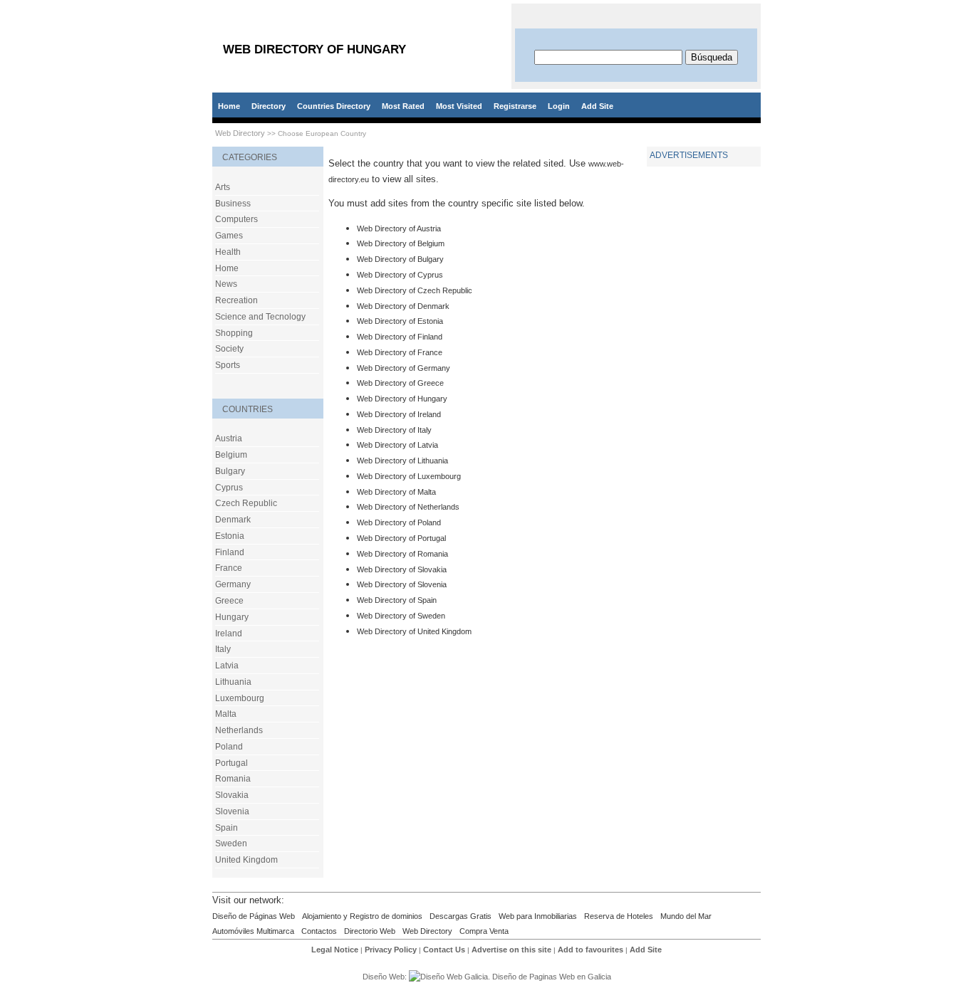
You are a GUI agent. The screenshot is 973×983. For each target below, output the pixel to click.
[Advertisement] (704, 387)
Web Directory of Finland (399, 336)
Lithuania (233, 682)
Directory (268, 106)
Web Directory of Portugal (401, 538)
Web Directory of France (399, 352)
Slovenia (232, 811)
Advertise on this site (511, 949)
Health (228, 252)
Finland (229, 552)
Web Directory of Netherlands (408, 507)
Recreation (236, 300)
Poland (229, 747)
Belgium (231, 455)
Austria (228, 438)
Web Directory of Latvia (397, 445)
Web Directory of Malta (396, 492)
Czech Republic (246, 503)
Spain (226, 828)
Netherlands (239, 730)
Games (229, 236)
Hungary (232, 617)
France (228, 568)
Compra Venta (484, 931)
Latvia (227, 666)
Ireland (228, 633)
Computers (236, 219)
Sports (227, 365)
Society (229, 349)
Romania (233, 779)
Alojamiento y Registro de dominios (362, 916)
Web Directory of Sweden (401, 615)
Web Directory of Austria (399, 228)
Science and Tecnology (260, 317)
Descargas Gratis (460, 916)
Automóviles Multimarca (253, 931)
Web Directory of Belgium (400, 243)
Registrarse (515, 106)
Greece (229, 601)
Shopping (234, 333)
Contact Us (444, 949)
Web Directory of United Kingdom (414, 631)
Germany (233, 584)
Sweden (231, 843)
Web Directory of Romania (402, 554)
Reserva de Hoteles (618, 916)
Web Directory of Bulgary (400, 259)
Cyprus (229, 488)
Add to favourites (590, 949)
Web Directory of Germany (403, 368)
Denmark (233, 520)
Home (229, 106)
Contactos (319, 931)
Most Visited (459, 106)
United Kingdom (246, 860)
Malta (225, 714)
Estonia (229, 536)
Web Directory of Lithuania (402, 460)
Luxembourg (239, 698)
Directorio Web (369, 931)
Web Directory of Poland (399, 522)
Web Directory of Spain (397, 600)
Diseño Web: (386, 976)
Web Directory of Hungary (402, 398)
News (226, 284)
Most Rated (403, 106)
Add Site (597, 106)
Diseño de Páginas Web (253, 916)
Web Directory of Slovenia (402, 584)
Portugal (231, 763)
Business (233, 204)
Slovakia (232, 795)
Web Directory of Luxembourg (409, 476)
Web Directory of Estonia (400, 321)
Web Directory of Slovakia (402, 569)
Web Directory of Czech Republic (414, 290)
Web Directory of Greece (400, 383)
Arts (222, 187)
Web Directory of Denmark (403, 306)
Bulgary (230, 471)
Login (559, 106)
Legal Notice (334, 949)
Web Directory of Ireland (399, 414)
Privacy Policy (391, 949)
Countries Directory (333, 106)
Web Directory (240, 133)
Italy (223, 649)
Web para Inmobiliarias (538, 916)
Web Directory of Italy (394, 430)
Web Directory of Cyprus (400, 274)
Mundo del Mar (686, 916)
